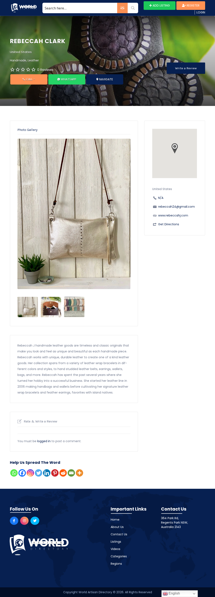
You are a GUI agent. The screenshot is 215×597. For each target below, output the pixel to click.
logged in (44, 441)
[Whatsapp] (14, 473)
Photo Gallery (27, 130)
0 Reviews (45, 69)
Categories (119, 556)
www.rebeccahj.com (173, 215)
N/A (160, 198)
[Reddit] (63, 473)
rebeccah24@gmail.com (176, 207)
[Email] (71, 473)
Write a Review (186, 68)
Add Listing (161, 5)
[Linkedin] (46, 473)
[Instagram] (30, 473)
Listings (116, 542)
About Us (117, 527)
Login (201, 12)
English (174, 593)
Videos (115, 549)
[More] (79, 473)
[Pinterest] (55, 473)
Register (192, 5)
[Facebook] (22, 473)
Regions (116, 564)
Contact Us (119, 534)
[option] (73, 214)
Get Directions (168, 224)
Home (115, 519)
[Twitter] (38, 473)
